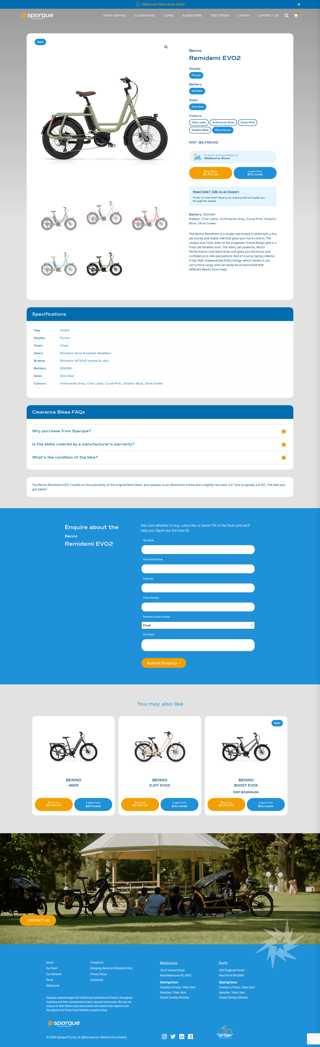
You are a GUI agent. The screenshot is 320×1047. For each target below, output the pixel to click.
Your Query (148, 634)
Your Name (149, 540)
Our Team (52, 968)
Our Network (53, 974)
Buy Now (217, 174)
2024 (64, 330)
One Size (198, 106)
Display (195, 68)
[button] (166, 47)
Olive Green (223, 130)
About (50, 962)
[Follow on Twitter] (173, 1036)
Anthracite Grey (223, 122)
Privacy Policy (98, 974)
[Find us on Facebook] (190, 1036)
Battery (195, 84)
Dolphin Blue (200, 130)
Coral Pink (248, 122)
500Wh (197, 91)
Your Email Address (154, 559)
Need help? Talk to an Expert (216, 191)
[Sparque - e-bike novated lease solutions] (37, 15)
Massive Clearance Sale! (163, 4)
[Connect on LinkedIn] (181, 1036)
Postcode (148, 578)
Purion (196, 75)
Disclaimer (96, 979)
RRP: (246, 792)
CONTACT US (38, 920)
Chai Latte (199, 122)
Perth (49, 979)
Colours (195, 116)
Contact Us (96, 962)
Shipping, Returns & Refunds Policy (111, 968)
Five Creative (119, 1037)
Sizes (193, 100)
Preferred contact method (156, 616)
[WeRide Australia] (225, 1031)
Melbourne (52, 985)
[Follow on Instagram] (164, 1036)
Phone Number (151, 597)
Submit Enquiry (162, 663)
